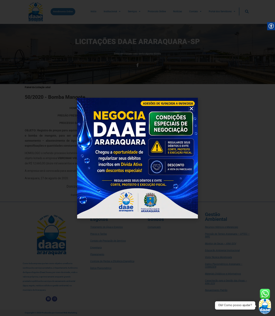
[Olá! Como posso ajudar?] (265, 306)
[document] (137, 158)
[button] (191, 108)
